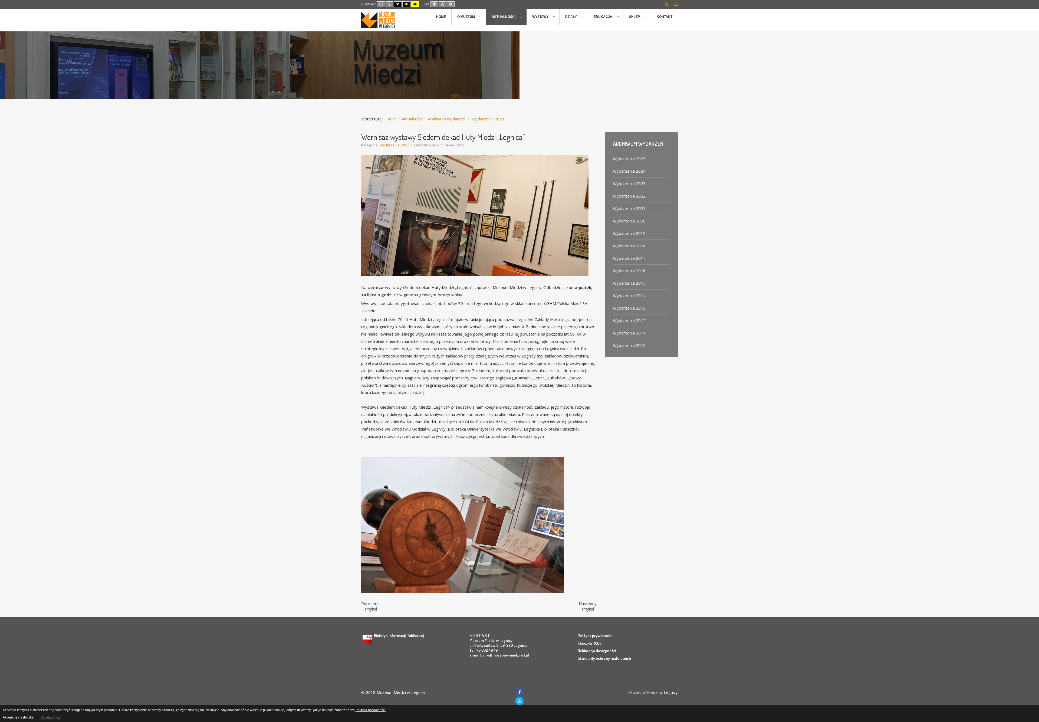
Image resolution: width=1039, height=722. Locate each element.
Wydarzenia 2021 (629, 208)
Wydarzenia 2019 (629, 233)
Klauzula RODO (589, 643)
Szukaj (667, 4)
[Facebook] (519, 692)
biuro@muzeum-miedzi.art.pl (504, 655)
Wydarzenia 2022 (629, 196)
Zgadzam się (50, 717)
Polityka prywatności (595, 635)
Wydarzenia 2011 (629, 333)
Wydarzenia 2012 (629, 320)
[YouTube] (519, 701)
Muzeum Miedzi (643, 692)
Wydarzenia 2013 (629, 308)
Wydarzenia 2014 (629, 295)
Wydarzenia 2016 (629, 270)
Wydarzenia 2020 (629, 221)
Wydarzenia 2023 (394, 145)
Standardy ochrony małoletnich (604, 658)
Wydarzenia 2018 (629, 245)
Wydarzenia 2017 (629, 258)
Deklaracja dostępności (597, 650)
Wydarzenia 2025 (629, 158)
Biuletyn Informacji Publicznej (399, 635)
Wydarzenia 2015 (629, 283)
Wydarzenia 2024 (629, 171)
